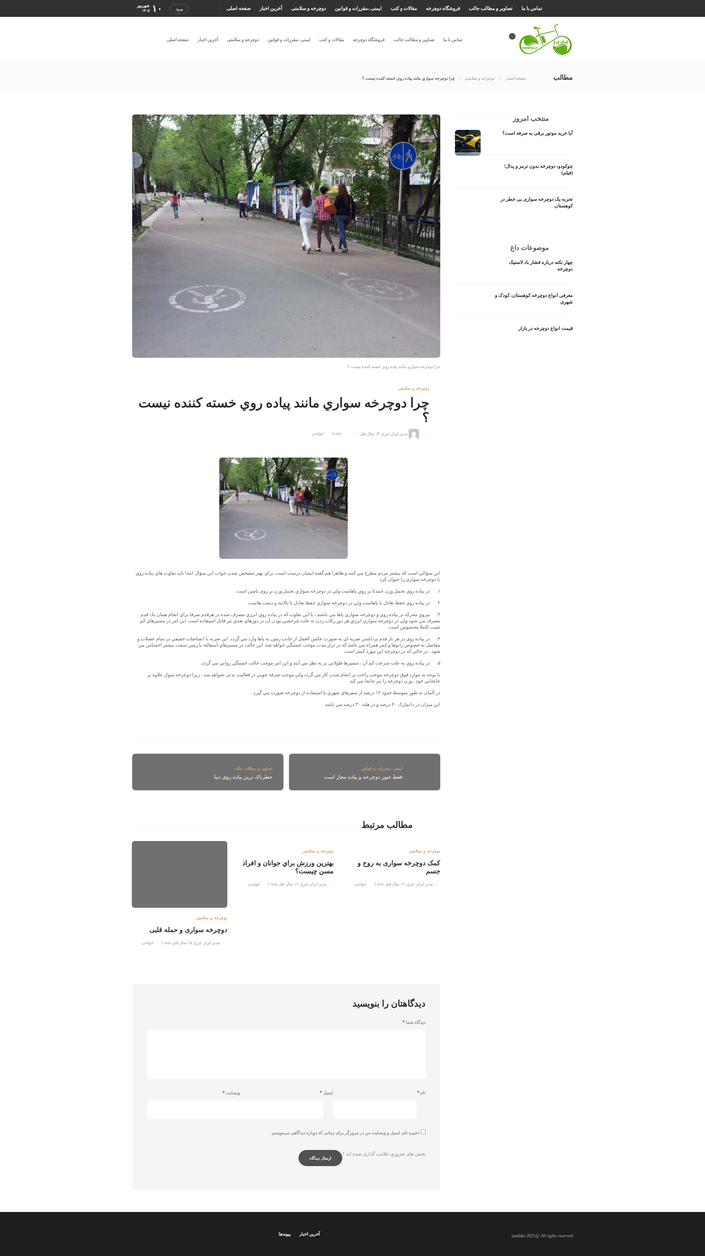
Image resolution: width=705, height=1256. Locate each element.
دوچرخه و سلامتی (308, 8)
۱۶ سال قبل (395, 884)
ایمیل (326, 1092)
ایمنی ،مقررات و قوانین (358, 8)
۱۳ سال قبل (370, 433)
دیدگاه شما (414, 1022)
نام (421, 1092)
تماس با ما (531, 8)
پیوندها (284, 1234)
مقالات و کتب (404, 8)
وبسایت (231, 1092)
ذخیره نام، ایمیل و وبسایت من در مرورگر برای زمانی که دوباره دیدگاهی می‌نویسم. (345, 1132)
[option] (392, 862)
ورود (179, 9)
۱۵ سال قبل (182, 942)
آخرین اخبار (271, 8)
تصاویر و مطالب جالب (491, 8)
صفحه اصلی (239, 8)
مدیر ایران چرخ (395, 433)
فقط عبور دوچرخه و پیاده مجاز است (363, 777)
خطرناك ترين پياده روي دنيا (243, 777)
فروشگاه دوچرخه (443, 8)
